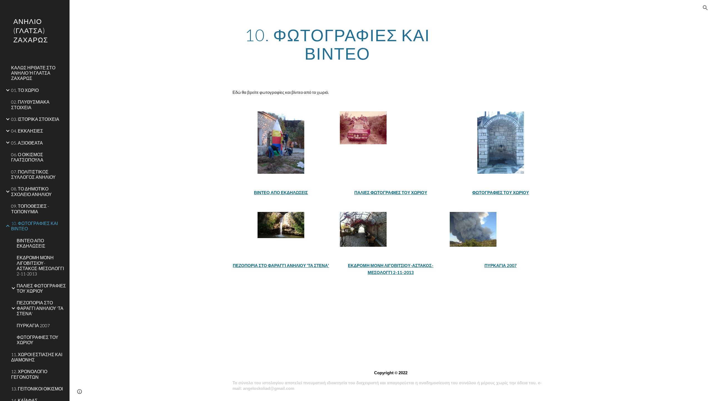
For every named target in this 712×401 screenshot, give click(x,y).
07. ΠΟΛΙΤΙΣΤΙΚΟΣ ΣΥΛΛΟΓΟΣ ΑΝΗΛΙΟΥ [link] (33, 174)
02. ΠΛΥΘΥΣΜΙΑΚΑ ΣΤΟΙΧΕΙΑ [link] (30, 104)
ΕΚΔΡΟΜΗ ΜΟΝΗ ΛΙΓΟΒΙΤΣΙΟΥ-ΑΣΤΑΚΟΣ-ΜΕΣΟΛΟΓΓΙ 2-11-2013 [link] (40, 265)
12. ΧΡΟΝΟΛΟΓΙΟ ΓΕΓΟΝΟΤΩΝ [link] (29, 374)
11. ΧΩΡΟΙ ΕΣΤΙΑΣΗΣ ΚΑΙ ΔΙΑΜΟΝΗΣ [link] (36, 357)
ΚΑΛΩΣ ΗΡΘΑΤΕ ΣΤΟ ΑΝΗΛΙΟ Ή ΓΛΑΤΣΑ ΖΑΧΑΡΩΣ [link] (33, 73)
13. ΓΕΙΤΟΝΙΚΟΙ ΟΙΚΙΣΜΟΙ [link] (37, 388)
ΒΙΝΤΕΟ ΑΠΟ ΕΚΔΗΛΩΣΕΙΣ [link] (31, 243)
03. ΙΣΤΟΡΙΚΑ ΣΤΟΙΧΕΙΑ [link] (35, 119)
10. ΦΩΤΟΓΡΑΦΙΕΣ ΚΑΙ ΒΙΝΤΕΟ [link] (34, 226)
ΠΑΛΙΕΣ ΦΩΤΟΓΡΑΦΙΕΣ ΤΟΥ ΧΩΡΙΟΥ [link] (41, 288)
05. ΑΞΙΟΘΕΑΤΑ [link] (27, 142)
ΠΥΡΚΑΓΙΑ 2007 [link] (33, 325)
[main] (337, 44)
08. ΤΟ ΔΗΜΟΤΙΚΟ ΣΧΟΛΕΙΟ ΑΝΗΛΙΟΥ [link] (31, 191)
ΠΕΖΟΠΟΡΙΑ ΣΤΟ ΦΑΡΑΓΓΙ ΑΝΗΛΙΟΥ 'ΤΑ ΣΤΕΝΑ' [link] (40, 308)
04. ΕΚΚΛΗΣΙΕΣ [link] (27, 130)
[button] (705, 7)
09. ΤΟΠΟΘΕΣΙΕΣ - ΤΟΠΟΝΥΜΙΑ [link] (30, 208)
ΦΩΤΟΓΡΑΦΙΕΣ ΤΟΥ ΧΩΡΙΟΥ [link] (37, 339)
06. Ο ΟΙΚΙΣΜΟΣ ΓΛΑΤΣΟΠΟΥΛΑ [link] (27, 157)
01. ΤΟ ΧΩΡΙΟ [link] (25, 90)
